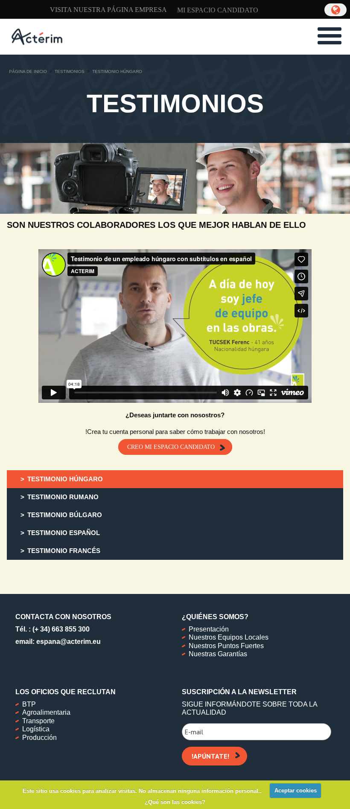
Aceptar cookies (295, 790)
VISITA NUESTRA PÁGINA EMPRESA (108, 9)
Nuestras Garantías (218, 654)
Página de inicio (28, 71)
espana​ (48, 641)
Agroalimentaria (46, 712)
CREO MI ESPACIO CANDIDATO (171, 447)
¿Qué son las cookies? (175, 802)
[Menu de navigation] (329, 36)
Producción (39, 737)
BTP (29, 704)
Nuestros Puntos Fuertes (226, 645)
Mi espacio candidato (217, 10)
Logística (36, 729)
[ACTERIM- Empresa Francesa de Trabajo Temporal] (37, 36)
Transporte (38, 721)
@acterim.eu (80, 641)
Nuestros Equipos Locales (228, 637)
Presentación (209, 629)
